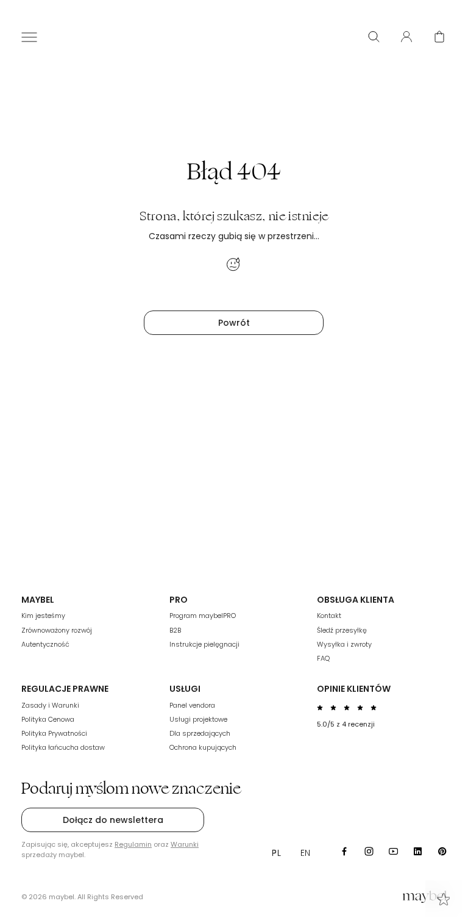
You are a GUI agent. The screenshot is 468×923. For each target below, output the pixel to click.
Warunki (185, 844)
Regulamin (133, 844)
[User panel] (406, 36)
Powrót (234, 323)
